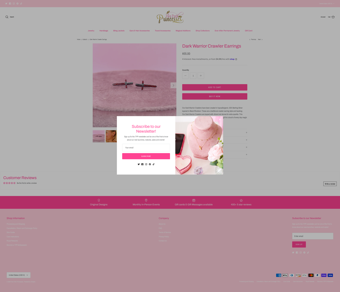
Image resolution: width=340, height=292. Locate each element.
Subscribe (146, 156)
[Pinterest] (150, 164)
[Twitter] (139, 164)
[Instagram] (146, 164)
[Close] (220, 119)
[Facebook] (142, 164)
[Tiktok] (154, 164)
